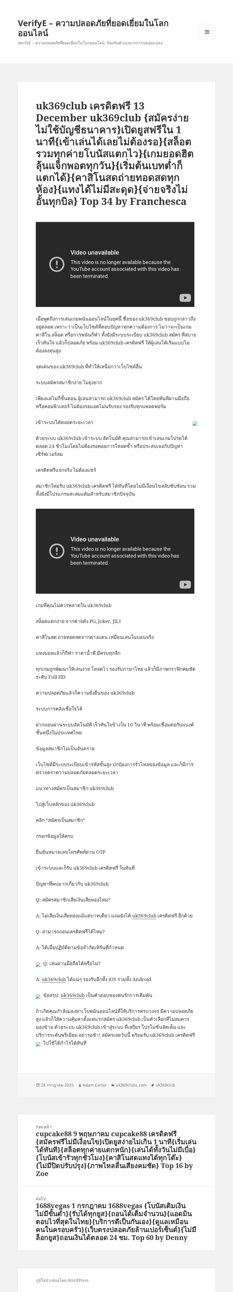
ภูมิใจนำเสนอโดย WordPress (62, 1280)
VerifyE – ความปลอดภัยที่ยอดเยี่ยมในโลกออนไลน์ (93, 27)
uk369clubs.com (131, 1085)
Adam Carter (95, 1085)
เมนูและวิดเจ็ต (207, 32)
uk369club (144, 915)
